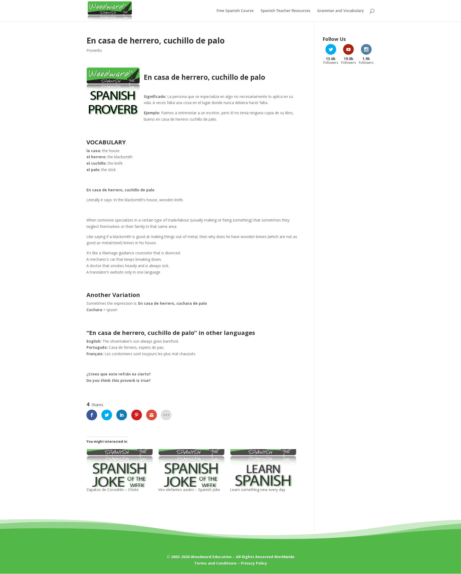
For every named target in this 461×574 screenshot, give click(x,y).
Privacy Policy (254, 563)
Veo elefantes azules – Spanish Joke (189, 489)
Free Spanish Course (235, 11)
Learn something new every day (257, 489)
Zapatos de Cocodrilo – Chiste (112, 489)
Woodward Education (211, 556)
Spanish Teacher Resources (285, 11)
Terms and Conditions (215, 563)
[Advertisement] (349, 154)
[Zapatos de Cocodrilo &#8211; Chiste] (119, 468)
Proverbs (94, 50)
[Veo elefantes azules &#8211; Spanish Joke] (191, 468)
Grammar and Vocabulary (340, 11)
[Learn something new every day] (263, 468)
